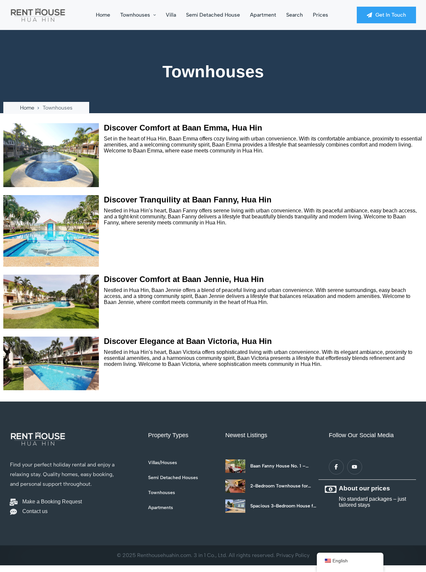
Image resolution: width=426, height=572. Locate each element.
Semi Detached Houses (173, 477)
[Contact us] (13, 511)
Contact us (35, 511)
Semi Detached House (213, 15)
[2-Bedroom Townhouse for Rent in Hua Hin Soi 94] (235, 486)
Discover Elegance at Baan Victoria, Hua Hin (188, 341)
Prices (320, 15)
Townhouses (135, 15)
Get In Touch (390, 15)
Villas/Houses (162, 462)
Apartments (160, 507)
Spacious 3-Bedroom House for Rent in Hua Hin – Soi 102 (284, 506)
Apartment (263, 15)
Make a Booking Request (52, 501)
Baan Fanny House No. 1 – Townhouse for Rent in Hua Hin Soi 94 (283, 466)
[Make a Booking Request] (13, 502)
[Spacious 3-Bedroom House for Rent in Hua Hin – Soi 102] (235, 506)
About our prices (364, 488)
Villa (171, 15)
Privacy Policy (293, 555)
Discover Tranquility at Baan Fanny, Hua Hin (188, 199)
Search (294, 15)
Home (103, 15)
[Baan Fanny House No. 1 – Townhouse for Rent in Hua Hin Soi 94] (235, 466)
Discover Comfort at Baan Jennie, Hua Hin (184, 279)
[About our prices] (330, 489)
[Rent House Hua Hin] (38, 15)
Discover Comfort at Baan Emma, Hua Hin (183, 127)
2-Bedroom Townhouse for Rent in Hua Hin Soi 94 (279, 486)
